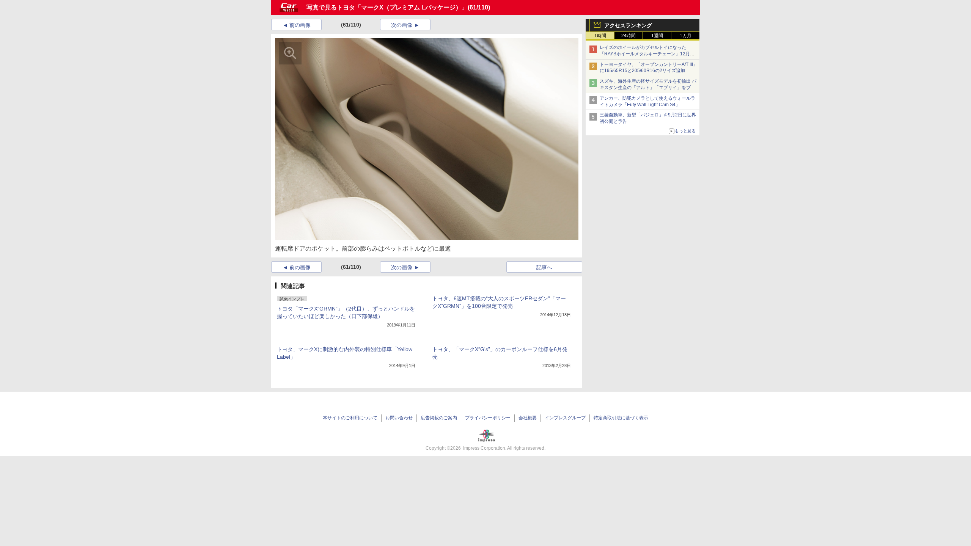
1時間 (600, 35)
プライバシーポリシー (488, 417)
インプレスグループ (565, 417)
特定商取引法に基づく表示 (621, 417)
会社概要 (527, 417)
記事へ (544, 267)
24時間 (628, 35)
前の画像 (300, 25)
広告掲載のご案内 (439, 417)
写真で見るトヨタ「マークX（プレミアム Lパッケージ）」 (387, 7)
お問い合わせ (399, 417)
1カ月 (685, 35)
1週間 (657, 35)
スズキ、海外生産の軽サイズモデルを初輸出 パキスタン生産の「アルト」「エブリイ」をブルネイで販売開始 (648, 87)
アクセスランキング (628, 25)
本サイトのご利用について (350, 417)
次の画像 (401, 25)
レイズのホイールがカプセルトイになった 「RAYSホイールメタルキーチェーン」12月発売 (647, 54)
